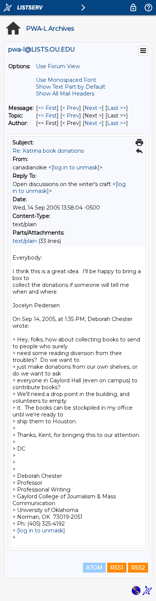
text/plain (24, 241)
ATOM (94, 567)
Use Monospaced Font (66, 80)
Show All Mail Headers (65, 93)
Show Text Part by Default (70, 86)
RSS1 (116, 567)
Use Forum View (58, 66)
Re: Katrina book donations (48, 150)
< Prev (70, 108)
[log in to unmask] (75, 167)
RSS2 (138, 567)
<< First (47, 108)
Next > (93, 108)
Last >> (116, 108)
